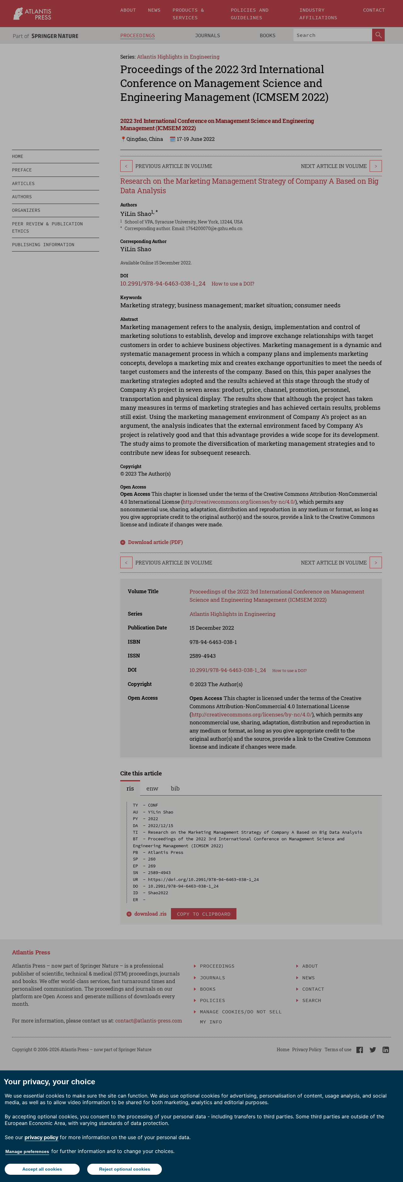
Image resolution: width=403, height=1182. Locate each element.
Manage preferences (27, 1151)
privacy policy (41, 1137)
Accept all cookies (42, 1169)
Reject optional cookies (124, 1169)
